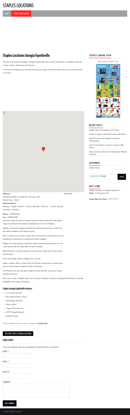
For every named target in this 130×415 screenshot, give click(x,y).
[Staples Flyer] (108, 91)
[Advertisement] (65, 35)
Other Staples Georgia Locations (19, 333)
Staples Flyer (113, 61)
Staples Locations (18, 5)
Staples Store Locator (21, 13)
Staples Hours (94, 168)
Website (6, 371)
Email (6, 361)
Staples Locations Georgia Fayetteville (26, 55)
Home (7, 13)
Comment (7, 382)
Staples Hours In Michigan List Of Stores (104, 130)
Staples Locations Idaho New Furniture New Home (107, 134)
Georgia (32, 323)
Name (6, 351)
